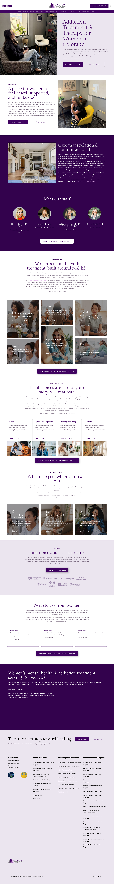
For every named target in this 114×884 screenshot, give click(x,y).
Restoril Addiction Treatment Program (92, 834)
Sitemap (40, 877)
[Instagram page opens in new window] (6, 6)
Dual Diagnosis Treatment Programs (69, 763)
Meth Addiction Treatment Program (94, 806)
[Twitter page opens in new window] (9, 6)
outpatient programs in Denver (37, 280)
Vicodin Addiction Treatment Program (92, 846)
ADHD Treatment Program (66, 770)
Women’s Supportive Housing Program (42, 785)
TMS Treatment (63, 792)
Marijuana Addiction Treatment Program (93, 802)
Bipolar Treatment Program (66, 777)
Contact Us (36, 799)
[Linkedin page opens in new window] (11, 6)
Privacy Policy (32, 877)
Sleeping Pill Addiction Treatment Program (93, 840)
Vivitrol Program (38, 795)
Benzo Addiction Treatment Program (92, 781)
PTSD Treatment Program (66, 785)
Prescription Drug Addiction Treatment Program (91, 828)
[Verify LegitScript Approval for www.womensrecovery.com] (11, 778)
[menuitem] (26, 11)
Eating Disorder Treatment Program (69, 788)
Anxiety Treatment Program (67, 774)
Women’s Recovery (21, 877)
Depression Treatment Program (68, 781)
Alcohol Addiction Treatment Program (92, 769)
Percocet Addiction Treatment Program (92, 823)
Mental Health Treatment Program (69, 766)
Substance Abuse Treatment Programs (92, 764)
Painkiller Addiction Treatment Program (92, 817)
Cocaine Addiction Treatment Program (92, 787)
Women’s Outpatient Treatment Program (43, 769)
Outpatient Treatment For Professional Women (41, 775)
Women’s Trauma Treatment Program (42, 790)
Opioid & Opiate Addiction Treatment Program (91, 811)
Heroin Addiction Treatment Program (92, 796)
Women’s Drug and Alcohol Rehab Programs (43, 764)
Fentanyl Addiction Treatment (92, 791)
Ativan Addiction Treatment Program (92, 775)
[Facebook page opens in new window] (4, 6)
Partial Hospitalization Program (42, 780)
